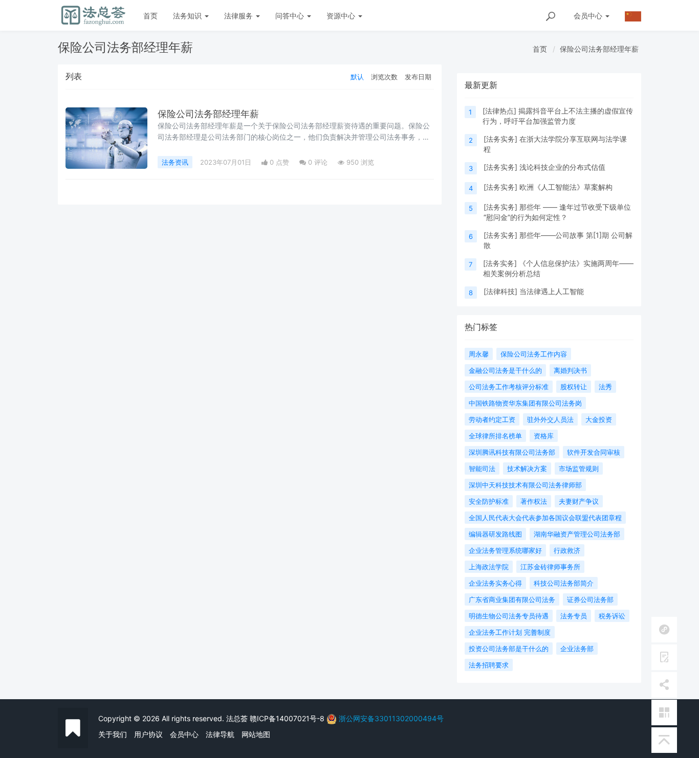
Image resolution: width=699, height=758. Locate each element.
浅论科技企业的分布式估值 (562, 167)
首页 (150, 15)
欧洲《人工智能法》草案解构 (566, 187)
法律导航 (220, 734)
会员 (588, 15)
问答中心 (290, 15)
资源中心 (341, 15)
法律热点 (499, 110)
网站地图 (256, 734)
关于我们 (112, 734)
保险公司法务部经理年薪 (599, 48)
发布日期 (418, 77)
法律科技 (500, 291)
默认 (357, 77)
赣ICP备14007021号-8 (288, 718)
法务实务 (500, 139)
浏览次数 (384, 77)
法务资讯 (175, 162)
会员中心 (184, 734)
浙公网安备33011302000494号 (391, 718)
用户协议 (148, 734)
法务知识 (188, 15)
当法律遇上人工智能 (551, 291)
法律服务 (239, 15)
